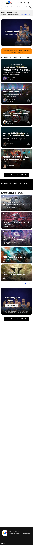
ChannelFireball (25, 14)
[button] (30, 7)
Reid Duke (10, 143)
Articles (3, 14)
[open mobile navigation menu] (3, 2)
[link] (9, 2)
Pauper (5, 154)
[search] (14, 7)
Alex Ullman (10, 165)
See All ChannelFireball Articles (16, 175)
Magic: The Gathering (9, 12)
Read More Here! (11, 305)
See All (27, 284)
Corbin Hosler (11, 77)
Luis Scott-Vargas (12, 121)
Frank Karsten (11, 99)
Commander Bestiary (13, 14)
